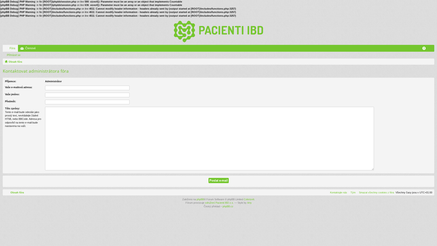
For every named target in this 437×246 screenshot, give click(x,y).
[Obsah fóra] (218, 31)
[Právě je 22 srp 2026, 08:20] (430, 61)
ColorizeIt (249, 199)
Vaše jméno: (12, 94)
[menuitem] (375, 192)
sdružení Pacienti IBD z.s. (219, 202)
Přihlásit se (13, 55)
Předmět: (10, 101)
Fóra (12, 48)
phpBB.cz (228, 206)
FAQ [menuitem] (425, 49)
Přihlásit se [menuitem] (431, 49)
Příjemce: (10, 81)
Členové (30, 48)
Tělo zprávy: (12, 108)
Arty (249, 202)
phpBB (200, 199)
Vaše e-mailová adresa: (18, 87)
